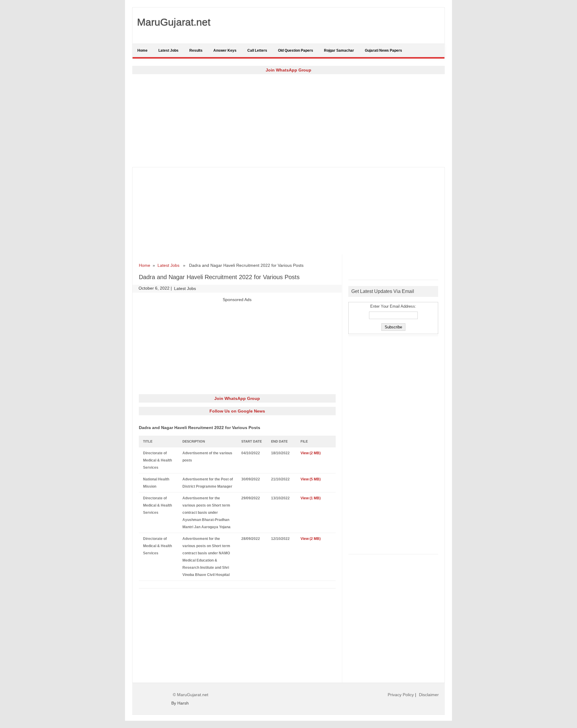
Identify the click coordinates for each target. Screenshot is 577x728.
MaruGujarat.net (173, 22)
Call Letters (257, 50)
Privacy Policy (401, 694)
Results (196, 50)
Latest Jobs (168, 50)
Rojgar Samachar (339, 50)
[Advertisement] (288, 120)
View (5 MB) (311, 479)
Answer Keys (225, 50)
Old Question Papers (295, 50)
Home (142, 50)
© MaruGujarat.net (190, 694)
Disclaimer (429, 694)
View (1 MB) (311, 498)
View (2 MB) (311, 453)
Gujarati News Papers (383, 50)
